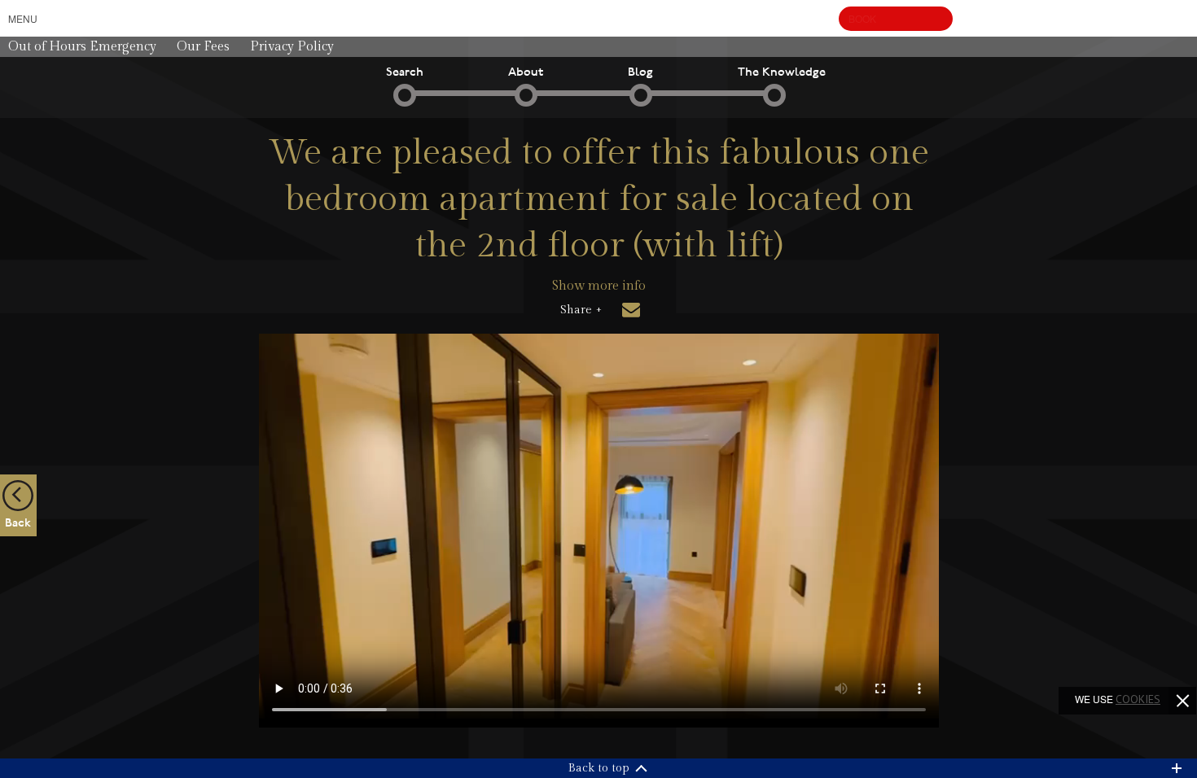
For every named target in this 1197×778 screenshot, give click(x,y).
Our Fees (203, 47)
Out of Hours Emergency (82, 47)
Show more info (599, 286)
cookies (1138, 699)
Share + (581, 310)
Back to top (598, 768)
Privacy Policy (292, 47)
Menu (22, 18)
